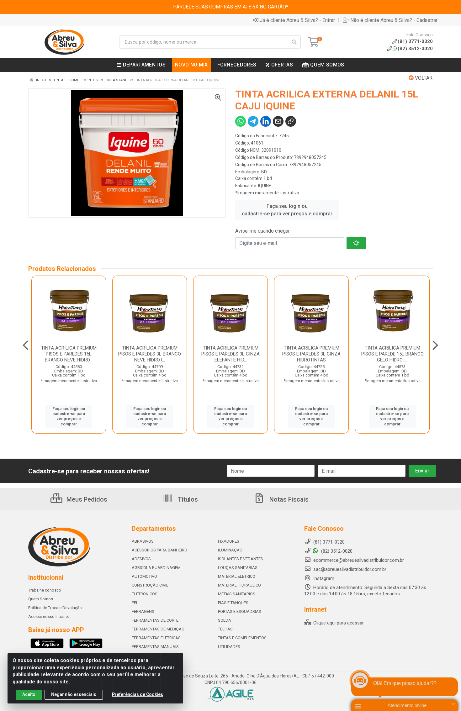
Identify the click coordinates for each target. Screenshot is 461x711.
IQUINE (264, 185)
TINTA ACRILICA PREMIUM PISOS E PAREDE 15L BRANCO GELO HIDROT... (392, 354)
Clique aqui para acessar (338, 623)
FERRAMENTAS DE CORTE (155, 620)
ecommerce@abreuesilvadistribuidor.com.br (358, 560)
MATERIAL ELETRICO (236, 576)
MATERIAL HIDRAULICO (239, 585)
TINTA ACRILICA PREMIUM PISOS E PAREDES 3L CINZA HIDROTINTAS (311, 354)
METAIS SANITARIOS (236, 594)
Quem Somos (40, 599)
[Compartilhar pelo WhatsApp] (240, 121)
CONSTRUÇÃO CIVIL (150, 585)
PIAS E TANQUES (233, 602)
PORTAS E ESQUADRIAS (239, 611)
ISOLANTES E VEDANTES (240, 558)
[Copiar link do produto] (290, 121)
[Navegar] (25, 345)
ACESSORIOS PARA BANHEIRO (159, 550)
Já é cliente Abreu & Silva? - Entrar (297, 20)
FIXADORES (228, 541)
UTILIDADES (229, 646)
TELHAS (225, 629)
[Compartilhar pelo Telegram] (253, 121)
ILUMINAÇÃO (230, 550)
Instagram (323, 578)
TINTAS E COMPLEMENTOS (242, 637)
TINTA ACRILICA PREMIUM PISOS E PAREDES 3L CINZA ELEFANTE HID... (230, 354)
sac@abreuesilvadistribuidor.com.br (349, 569)
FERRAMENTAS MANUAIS (155, 646)
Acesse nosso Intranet (48, 616)
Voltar (423, 78)
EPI (134, 602)
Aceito (28, 694)
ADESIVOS (141, 558)
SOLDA (224, 620)
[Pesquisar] (294, 42)
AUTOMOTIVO (144, 576)
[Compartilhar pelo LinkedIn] (265, 121)
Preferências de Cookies (137, 694)
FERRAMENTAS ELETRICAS (156, 637)
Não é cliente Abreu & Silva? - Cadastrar (393, 20)
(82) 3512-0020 (415, 48)
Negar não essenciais (73, 694)
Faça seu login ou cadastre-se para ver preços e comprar (287, 210)
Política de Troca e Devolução (55, 607)
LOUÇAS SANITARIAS (237, 567)
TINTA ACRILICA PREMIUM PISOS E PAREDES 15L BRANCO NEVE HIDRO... (69, 354)
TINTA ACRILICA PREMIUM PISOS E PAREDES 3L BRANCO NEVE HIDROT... (149, 354)
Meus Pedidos (86, 499)
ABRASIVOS (143, 541)
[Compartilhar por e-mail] (278, 121)
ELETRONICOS (144, 594)
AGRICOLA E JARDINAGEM (156, 567)
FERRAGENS (143, 611)
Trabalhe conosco (44, 590)
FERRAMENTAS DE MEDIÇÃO (158, 629)
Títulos (187, 499)
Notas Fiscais (288, 499)
